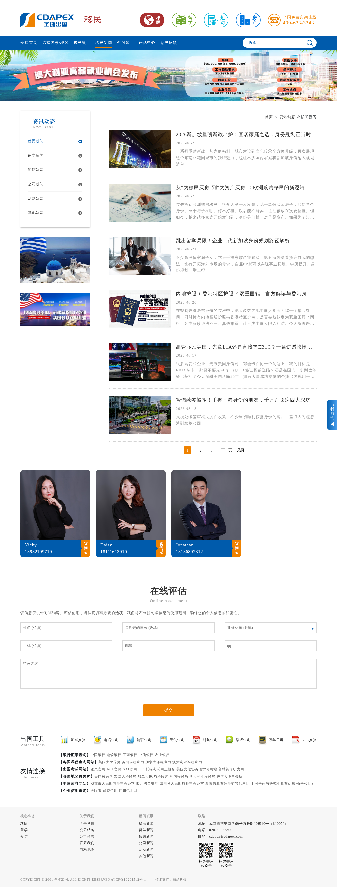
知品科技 (180, 879)
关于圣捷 (87, 823)
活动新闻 (146, 849)
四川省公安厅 (147, 783)
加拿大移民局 (125, 776)
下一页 (226, 450)
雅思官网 (98, 769)
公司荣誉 (87, 836)
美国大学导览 (109, 762)
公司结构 (87, 830)
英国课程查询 (133, 762)
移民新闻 (103, 43)
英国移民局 (179, 776)
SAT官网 (130, 769)
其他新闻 (146, 856)
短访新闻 (146, 836)
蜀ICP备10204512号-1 (128, 879)
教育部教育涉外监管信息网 (227, 783)
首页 (269, 117)
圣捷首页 (28, 43)
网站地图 (87, 849)
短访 (24, 836)
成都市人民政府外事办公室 (113, 783)
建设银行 (114, 755)
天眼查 (96, 791)
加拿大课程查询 (158, 762)
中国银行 (98, 755)
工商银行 (130, 755)
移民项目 (82, 43)
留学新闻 (146, 830)
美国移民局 (103, 776)
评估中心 (147, 43)
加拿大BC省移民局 (153, 776)
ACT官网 (114, 769)
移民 (24, 823)
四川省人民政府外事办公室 (182, 783)
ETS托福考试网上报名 (156, 769)
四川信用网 (128, 791)
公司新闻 (146, 843)
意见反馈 (168, 43)
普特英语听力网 (231, 769)
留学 (24, 830)
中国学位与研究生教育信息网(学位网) (282, 783)
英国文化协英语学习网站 (196, 769)
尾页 (240, 450)
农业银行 (162, 755)
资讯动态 (287, 117)
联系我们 (87, 843)
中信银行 (146, 755)
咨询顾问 (125, 43)
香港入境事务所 (230, 776)
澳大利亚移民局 (202, 776)
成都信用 (110, 791)
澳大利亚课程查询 (187, 762)
